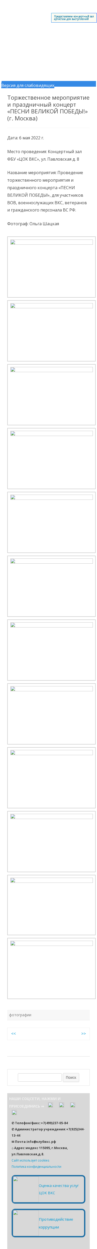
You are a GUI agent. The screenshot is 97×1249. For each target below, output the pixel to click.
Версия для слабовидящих (27, 85)
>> (83, 1033)
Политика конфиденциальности (36, 1166)
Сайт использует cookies (30, 1160)
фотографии (20, 1014)
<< (13, 1033)
